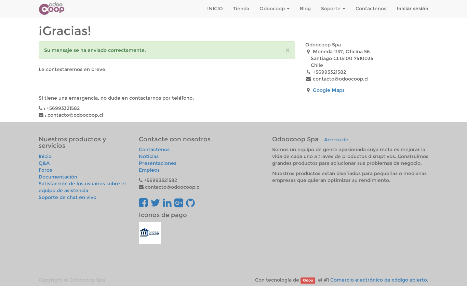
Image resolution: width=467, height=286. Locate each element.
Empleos (149, 170)
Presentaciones (157, 163)
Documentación (58, 177)
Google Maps (329, 90)
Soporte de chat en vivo (67, 197)
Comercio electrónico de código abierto (378, 280)
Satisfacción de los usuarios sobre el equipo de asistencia (82, 187)
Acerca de (336, 139)
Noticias (149, 156)
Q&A (44, 163)
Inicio (45, 156)
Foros (45, 170)
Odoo (308, 280)
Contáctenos (154, 149)
